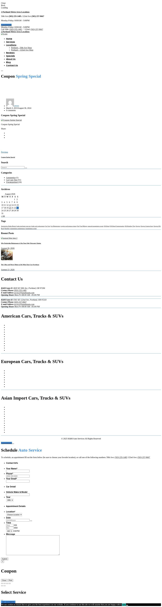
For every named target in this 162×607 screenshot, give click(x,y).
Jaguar (8, 375)
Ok (124, 605)
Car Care (47, 226)
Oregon (138, 226)
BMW (8, 373)
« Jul (3, 216)
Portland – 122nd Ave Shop (22, 50)
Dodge (9, 334)
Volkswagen (11, 387)
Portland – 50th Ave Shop (21, 48)
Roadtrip (7, 228)
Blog (8, 62)
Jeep (8, 341)
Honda (9, 409)
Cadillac (9, 327)
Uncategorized (12, 182)
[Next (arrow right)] (5, 585)
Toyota (9, 432)
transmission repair (31, 228)
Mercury (9, 346)
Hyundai (9, 412)
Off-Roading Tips (130, 226)
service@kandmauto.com (24, 293)
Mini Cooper (11, 380)
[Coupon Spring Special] (11, 120)
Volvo (8, 384)
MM (15, 528)
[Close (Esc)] (10, 583)
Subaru (9, 430)
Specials (10, 55)
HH (15, 525)
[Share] (7, 583)
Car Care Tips (11, 180)
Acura (8, 407)
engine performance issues (68, 226)
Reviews (10, 52)
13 (10, 205)
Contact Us (12, 65)
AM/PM (16, 531)
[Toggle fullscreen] (5, 583)
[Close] (13, 443)
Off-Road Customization (117, 226)
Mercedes (10, 377)
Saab (8, 382)
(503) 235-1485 (15, 29)
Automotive (11, 178)
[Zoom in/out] (2, 583)
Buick (8, 325)
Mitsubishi (10, 423)
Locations (11, 45)
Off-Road (106, 226)
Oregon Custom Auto (147, 226)
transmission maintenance (17, 228)
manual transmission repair (95, 226)
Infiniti (8, 414)
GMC (8, 339)
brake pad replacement (38, 226)
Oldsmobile (10, 348)
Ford (8, 336)
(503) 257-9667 (37, 29)
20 (10, 208)
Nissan (9, 425)
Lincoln (9, 343)
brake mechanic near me (23, 226)
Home (9, 38)
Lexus (8, 418)
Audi (8, 371)
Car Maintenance (55, 226)
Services (10, 41)
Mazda (9, 421)
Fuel (78, 226)
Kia (7, 416)
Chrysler (9, 332)
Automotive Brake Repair (8, 226)
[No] (127, 605)
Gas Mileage (83, 226)
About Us (10, 59)
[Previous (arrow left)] (2, 585)
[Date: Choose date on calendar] (31, 520)
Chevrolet (10, 330)
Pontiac (9, 350)
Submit (4, 559)
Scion (8, 428)
